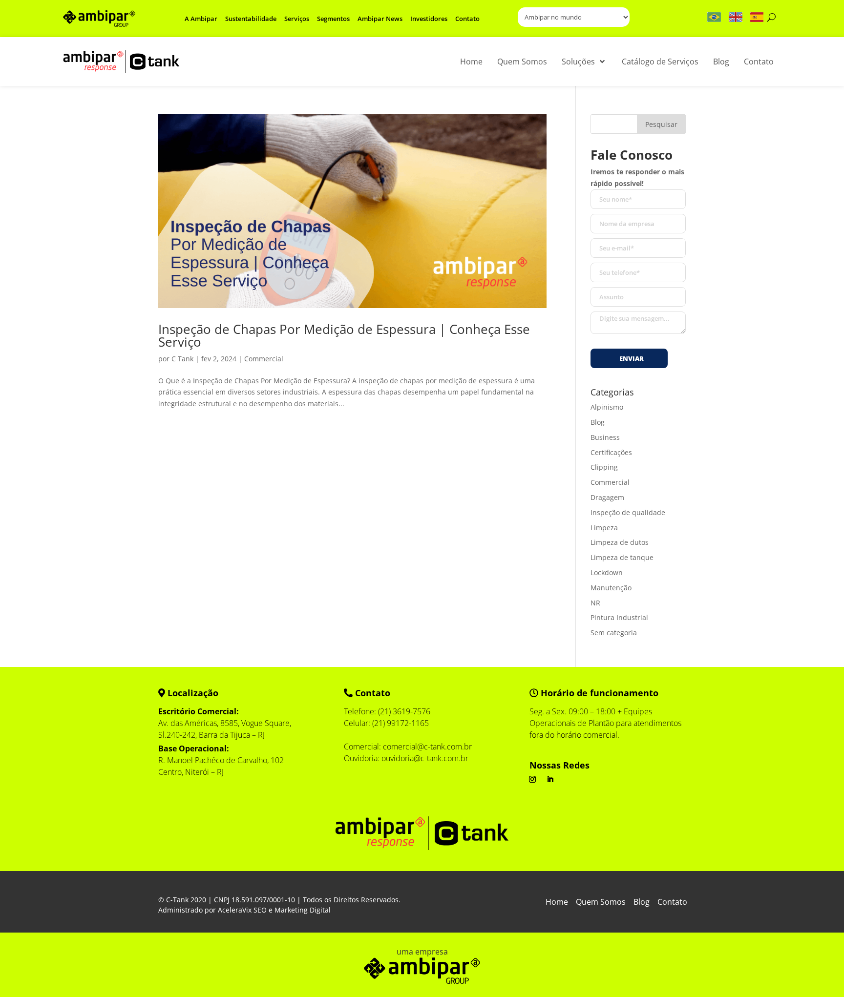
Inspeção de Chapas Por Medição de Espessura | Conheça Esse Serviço (344, 335)
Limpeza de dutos (620, 542)
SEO (260, 909)
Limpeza (604, 527)
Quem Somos (601, 902)
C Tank (182, 358)
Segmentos (333, 18)
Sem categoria (614, 632)
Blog (598, 422)
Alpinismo (607, 407)
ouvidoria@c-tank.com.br (424, 758)
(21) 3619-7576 (404, 711)
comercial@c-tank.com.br (427, 746)
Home (557, 902)
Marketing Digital (302, 909)
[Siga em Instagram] (532, 779)
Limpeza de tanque (622, 557)
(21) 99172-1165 (400, 723)
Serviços (296, 18)
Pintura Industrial (619, 617)
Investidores (428, 18)
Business (605, 437)
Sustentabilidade (250, 18)
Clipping (604, 467)
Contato (467, 18)
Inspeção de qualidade (628, 512)
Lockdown (607, 572)
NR (595, 602)
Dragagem (607, 497)
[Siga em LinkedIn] (550, 779)
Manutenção (611, 587)
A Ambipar (201, 18)
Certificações (611, 452)
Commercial (263, 358)
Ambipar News (380, 18)
